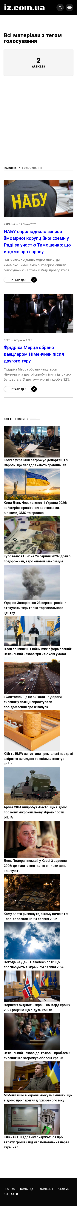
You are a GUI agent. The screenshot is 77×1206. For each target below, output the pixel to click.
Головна (10, 167)
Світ (7, 340)
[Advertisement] (38, 124)
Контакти (11, 1194)
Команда (26, 1188)
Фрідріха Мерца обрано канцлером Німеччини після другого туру (34, 354)
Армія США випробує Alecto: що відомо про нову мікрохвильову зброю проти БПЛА (35, 812)
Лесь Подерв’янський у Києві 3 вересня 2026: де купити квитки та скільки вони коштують (35, 866)
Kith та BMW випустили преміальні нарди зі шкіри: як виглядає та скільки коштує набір (38, 759)
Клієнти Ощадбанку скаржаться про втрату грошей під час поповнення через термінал (36, 1142)
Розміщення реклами (54, 1188)
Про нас (9, 1188)
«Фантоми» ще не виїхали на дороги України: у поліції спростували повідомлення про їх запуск (33, 702)
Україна (9, 224)
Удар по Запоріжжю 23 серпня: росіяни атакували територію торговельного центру (35, 608)
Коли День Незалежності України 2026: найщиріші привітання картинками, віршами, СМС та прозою (35, 508)
